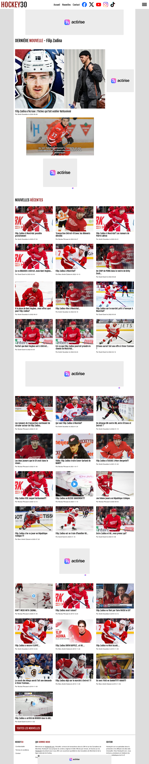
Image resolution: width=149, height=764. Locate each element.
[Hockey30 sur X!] (91, 4)
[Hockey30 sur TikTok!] (112, 4)
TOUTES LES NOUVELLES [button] (28, 728)
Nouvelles (66, 4)
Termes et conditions (22, 750)
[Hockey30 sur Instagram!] (105, 4)
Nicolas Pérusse (63, 239)
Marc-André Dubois (64, 274)
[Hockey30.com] (14, 4)
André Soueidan (23, 114)
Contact (76, 4)
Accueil (57, 4)
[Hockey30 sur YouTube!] (98, 4)
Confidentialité (20, 747)
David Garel (21, 274)
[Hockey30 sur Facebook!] (84, 4)
